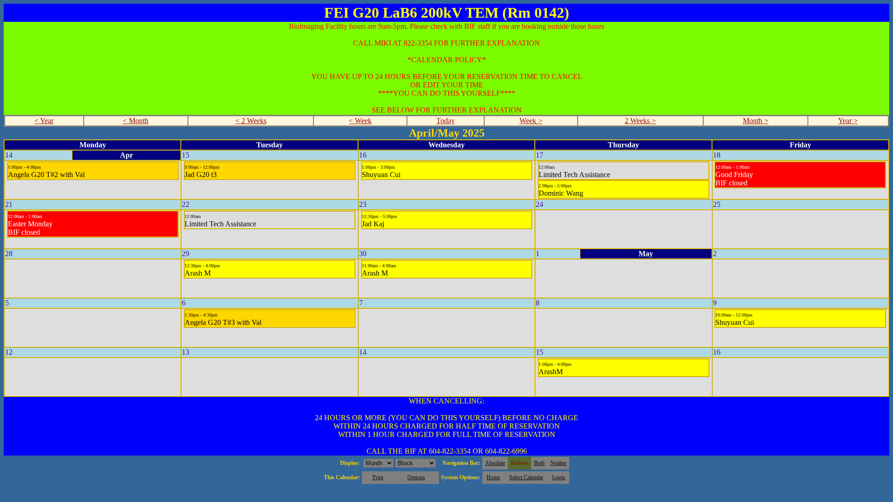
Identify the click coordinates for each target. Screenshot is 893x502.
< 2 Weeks (251, 121)
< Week (360, 121)
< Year (43, 121)
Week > (531, 121)
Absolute (495, 463)
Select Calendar (526, 477)
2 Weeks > (640, 121)
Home (493, 477)
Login (558, 477)
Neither (558, 463)
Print (378, 477)
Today (445, 121)
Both (539, 463)
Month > (755, 121)
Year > (848, 121)
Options (416, 477)
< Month (135, 121)
